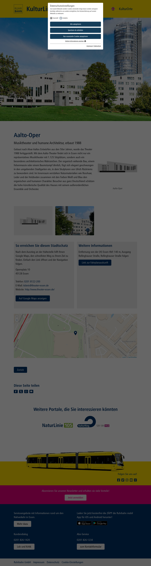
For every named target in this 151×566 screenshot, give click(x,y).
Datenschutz (97, 46)
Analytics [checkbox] (65, 18)
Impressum (90, 46)
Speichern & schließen (75, 30)
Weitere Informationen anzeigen (74, 41)
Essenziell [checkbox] (55, 18)
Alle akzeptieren (75, 24)
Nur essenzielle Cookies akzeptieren (75, 36)
